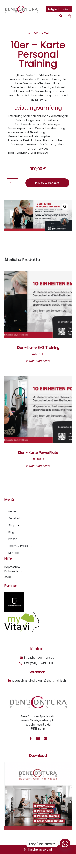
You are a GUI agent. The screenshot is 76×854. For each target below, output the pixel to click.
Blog (11, 532)
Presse (12, 539)
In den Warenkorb (47, 183)
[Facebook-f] (30, 738)
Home (12, 511)
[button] (69, 3)
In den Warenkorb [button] (38, 360)
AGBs (7, 577)
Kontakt (13, 553)
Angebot (14, 518)
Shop (11, 525)
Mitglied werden (59, 9)
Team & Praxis (18, 546)
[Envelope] (45, 738)
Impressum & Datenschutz (13, 569)
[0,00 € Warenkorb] (69, 16)
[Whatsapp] (65, 844)
